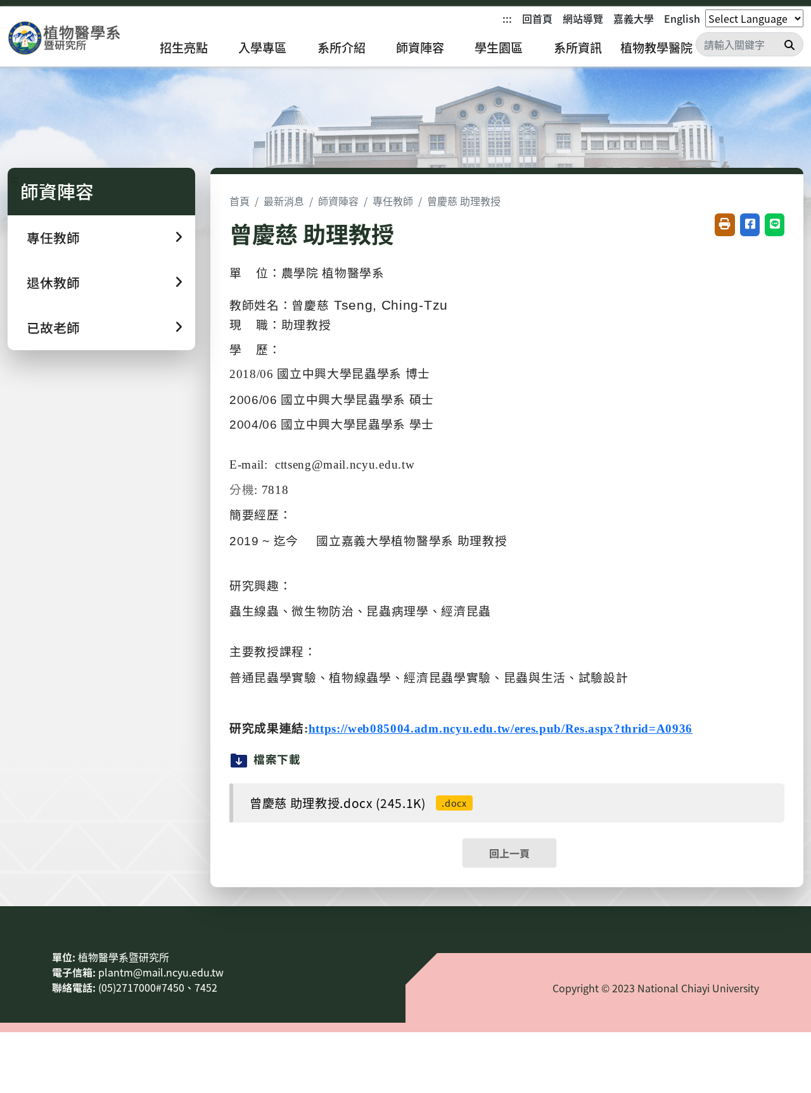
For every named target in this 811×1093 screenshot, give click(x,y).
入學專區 (262, 47)
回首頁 (537, 18)
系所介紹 (341, 47)
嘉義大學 (633, 18)
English (682, 18)
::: (507, 18)
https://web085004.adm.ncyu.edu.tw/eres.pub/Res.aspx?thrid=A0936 (501, 728)
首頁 (239, 200)
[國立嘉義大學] (76, 38)
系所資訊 (578, 47)
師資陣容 (420, 47)
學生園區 (499, 47)
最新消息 (284, 200)
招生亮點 (184, 47)
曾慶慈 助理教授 (464, 200)
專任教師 (393, 200)
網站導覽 (583, 18)
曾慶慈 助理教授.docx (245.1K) (358, 803)
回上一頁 (509, 853)
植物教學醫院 (656, 47)
